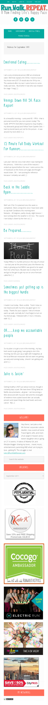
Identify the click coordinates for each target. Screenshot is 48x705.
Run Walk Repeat (24, 10)
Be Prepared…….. (17, 231)
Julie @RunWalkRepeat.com (14, 453)
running (16, 281)
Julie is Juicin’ (14, 374)
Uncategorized (19, 94)
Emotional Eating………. (22, 62)
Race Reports (18, 138)
